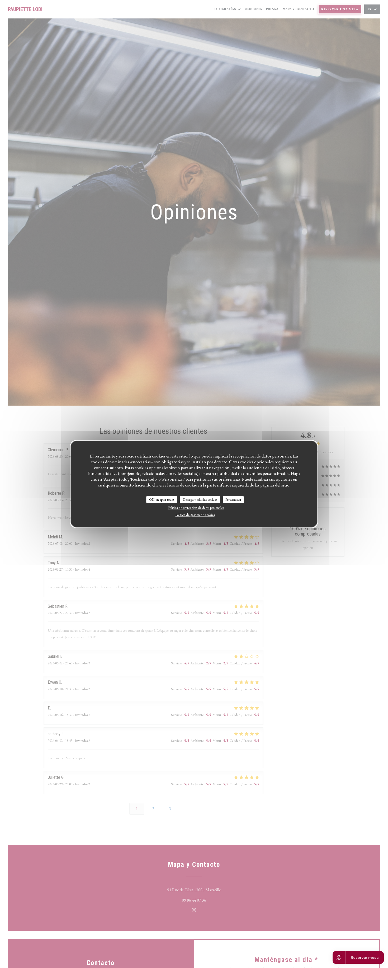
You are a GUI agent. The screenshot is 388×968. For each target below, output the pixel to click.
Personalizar (233, 499)
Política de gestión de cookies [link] (195, 514)
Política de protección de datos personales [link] (196, 507)
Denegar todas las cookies (200, 499)
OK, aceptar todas (161, 499)
